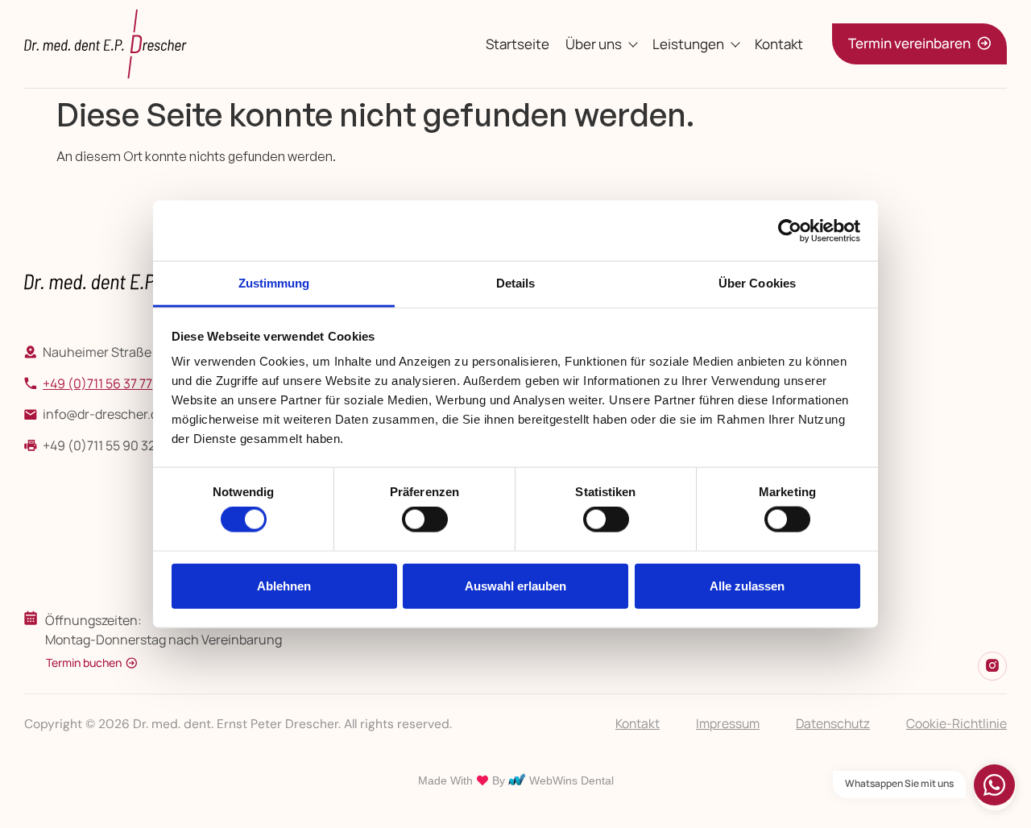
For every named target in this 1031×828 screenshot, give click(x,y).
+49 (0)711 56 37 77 (97, 383)
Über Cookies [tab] (757, 283)
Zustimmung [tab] (274, 283)
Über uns (593, 44)
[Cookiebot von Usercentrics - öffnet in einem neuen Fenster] (789, 230)
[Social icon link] (992, 666)
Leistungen (688, 44)
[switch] (425, 519)
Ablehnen (284, 585)
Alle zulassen (747, 585)
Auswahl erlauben (515, 585)
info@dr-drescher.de (104, 414)
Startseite (517, 44)
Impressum (728, 723)
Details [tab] (516, 283)
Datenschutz (833, 723)
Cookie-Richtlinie (956, 723)
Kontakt (779, 44)
